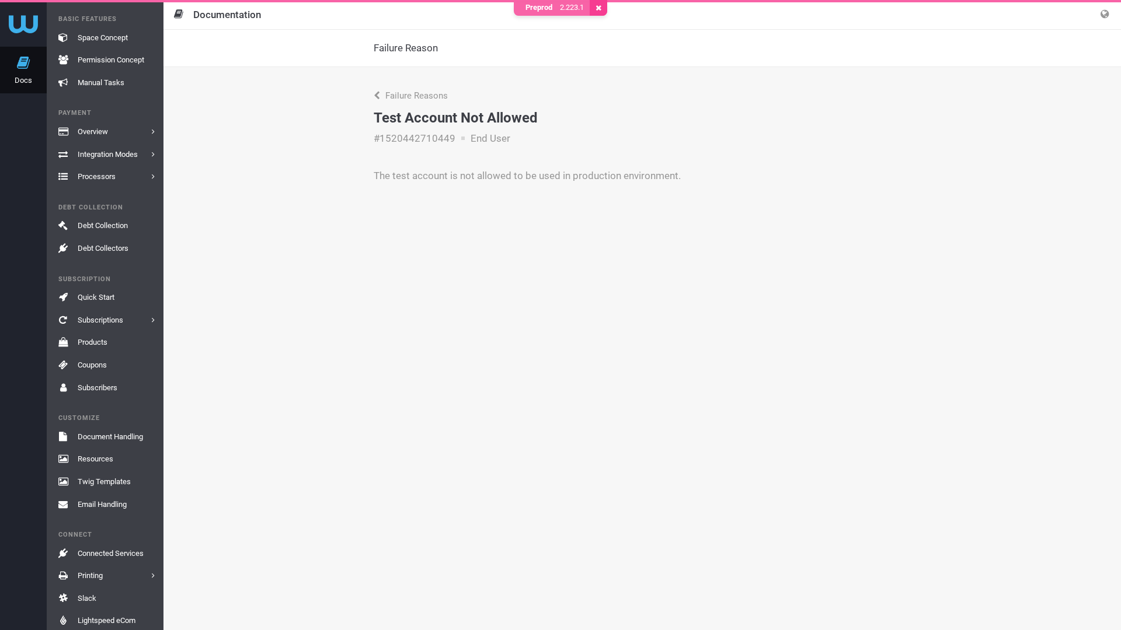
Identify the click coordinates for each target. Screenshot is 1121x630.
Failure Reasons (415, 95)
